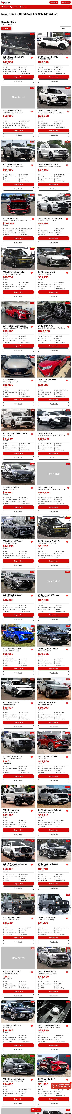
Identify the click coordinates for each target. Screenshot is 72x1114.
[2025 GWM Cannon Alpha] (18, 850)
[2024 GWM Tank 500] (54, 151)
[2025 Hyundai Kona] (18, 689)
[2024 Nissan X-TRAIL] (54, 43)
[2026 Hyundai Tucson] (54, 850)
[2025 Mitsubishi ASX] (18, 581)
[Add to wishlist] (31, 58)
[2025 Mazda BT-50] (18, 635)
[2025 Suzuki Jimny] (18, 796)
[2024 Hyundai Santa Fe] (18, 258)
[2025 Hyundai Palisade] (18, 1065)
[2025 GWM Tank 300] (18, 742)
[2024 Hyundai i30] (54, 258)
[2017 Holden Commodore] (18, 312)
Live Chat (61, 1087)
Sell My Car (53, 2)
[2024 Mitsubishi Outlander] (54, 204)
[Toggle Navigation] (69, 7)
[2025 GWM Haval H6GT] (54, 1011)
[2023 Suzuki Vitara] (54, 366)
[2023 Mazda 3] (18, 366)
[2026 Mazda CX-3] (54, 1065)
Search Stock (66, 2)
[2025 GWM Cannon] (54, 958)
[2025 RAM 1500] (18, 204)
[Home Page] (6, 2)
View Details (18, 81)
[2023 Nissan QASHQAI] (18, 43)
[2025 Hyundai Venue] (54, 635)
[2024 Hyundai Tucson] (18, 527)
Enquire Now (18, 77)
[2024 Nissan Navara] (18, 151)
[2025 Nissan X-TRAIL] (54, 742)
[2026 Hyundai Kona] (18, 1011)
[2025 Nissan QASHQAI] (54, 581)
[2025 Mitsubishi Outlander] (18, 420)
